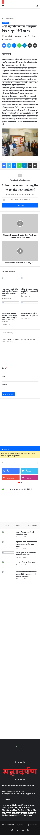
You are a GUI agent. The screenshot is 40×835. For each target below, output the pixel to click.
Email (4, 376)
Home (6, 18)
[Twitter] (18, 762)
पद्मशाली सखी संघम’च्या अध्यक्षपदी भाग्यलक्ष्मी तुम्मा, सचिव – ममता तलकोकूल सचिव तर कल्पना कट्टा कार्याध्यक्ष (10, 318)
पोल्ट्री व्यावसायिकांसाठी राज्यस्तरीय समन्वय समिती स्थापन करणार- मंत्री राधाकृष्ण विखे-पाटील (26, 574)
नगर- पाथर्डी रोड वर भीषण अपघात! (26, 562)
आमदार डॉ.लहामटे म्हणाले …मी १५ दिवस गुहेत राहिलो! (26, 533)
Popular (6, 525)
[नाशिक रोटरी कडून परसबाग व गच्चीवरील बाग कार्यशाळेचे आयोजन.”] (29, 282)
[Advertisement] (20, 421)
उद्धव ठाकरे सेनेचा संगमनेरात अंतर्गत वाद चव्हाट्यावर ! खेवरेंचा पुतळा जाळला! (26, 544)
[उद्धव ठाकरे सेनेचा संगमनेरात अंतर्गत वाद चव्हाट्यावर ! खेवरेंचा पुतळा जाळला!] (8, 545)
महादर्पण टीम (8, 36)
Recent (19, 525)
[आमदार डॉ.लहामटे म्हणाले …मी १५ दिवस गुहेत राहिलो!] (8, 535)
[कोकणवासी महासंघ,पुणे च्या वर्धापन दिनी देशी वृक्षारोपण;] (29, 306)
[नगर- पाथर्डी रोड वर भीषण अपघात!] (8, 565)
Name (4, 368)
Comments (32, 525)
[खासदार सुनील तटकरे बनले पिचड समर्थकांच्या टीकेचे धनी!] (8, 555)
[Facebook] (16, 762)
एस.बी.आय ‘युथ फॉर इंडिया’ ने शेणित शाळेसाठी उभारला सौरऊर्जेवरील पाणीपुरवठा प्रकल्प (10, 292)
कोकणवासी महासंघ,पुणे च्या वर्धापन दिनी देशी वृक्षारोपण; (29, 315)
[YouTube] (21, 762)
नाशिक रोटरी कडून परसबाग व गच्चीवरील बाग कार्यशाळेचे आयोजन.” (29, 291)
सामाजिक (11, 18)
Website (4, 384)
